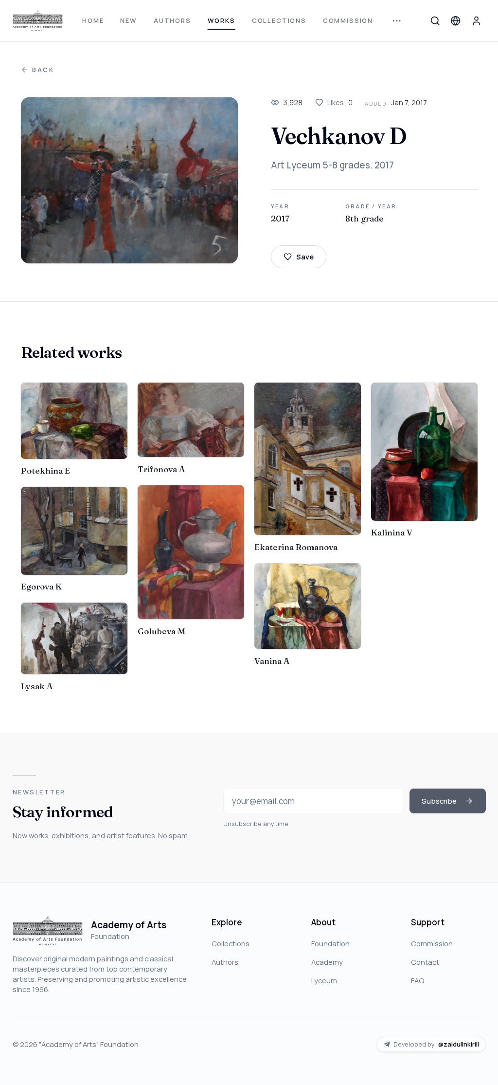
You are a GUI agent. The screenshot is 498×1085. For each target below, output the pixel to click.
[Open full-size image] (129, 180)
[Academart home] (38, 20)
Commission (348, 20)
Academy (327, 962)
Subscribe (439, 801)
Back (43, 70)
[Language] (455, 20)
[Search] (435, 20)
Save (305, 256)
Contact (425, 962)
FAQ (417, 980)
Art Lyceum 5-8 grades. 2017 (332, 165)
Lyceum (324, 980)
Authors (172, 20)
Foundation (330, 943)
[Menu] (397, 20)
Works (221, 20)
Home (93, 20)
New (128, 20)
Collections (279, 20)
